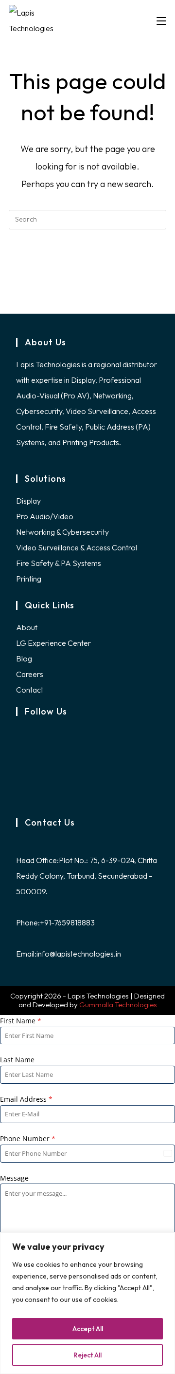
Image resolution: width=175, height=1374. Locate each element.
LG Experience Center (53, 643)
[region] (87, 1303)
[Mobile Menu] (161, 20)
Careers (29, 674)
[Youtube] (19, 794)
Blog (24, 658)
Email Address (26, 1099)
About (26, 627)
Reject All (87, 1355)
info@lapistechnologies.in (78, 954)
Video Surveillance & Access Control (76, 547)
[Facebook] (19, 735)
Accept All (87, 1328)
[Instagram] (19, 755)
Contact (29, 690)
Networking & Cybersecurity (62, 532)
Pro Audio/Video (44, 516)
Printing (28, 578)
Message (14, 1178)
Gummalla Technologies (118, 1004)
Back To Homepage (87, 259)
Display (28, 501)
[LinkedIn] (19, 774)
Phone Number (27, 1138)
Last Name (17, 1059)
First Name (20, 1020)
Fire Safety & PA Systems (58, 563)
